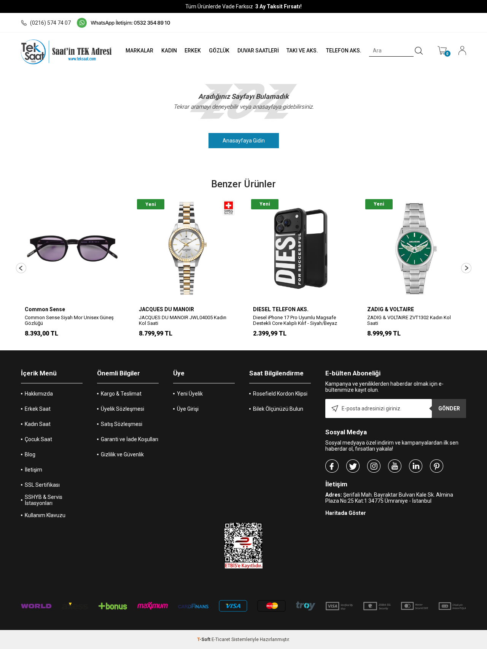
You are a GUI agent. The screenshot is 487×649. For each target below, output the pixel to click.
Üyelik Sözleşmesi (122, 409)
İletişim (33, 470)
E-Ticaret (221, 639)
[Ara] (419, 51)
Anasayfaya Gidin (244, 141)
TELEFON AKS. (343, 50)
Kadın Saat (38, 424)
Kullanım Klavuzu (45, 515)
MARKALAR (139, 50)
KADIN (169, 50)
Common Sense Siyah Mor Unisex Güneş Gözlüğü (69, 320)
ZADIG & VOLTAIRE (390, 309)
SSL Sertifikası (42, 485)
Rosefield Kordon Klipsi (280, 394)
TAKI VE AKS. (302, 50)
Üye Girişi (188, 409)
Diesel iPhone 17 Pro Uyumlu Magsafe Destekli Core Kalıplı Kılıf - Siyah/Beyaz (295, 320)
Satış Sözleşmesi (121, 424)
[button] (21, 268)
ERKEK (193, 50)
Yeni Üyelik (190, 394)
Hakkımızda (39, 394)
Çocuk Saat (38, 439)
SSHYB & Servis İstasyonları (43, 500)
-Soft (204, 639)
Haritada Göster (345, 513)
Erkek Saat (38, 409)
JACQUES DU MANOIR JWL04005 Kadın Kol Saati (182, 320)
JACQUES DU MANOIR (166, 309)
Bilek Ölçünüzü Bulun (278, 409)
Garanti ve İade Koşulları (129, 439)
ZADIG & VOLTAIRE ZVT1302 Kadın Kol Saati (409, 320)
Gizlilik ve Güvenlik (122, 454)
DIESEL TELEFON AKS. (281, 309)
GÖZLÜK (219, 50)
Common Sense (45, 309)
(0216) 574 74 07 (50, 23)
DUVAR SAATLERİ (258, 50)
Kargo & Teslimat (121, 394)
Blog (30, 454)
